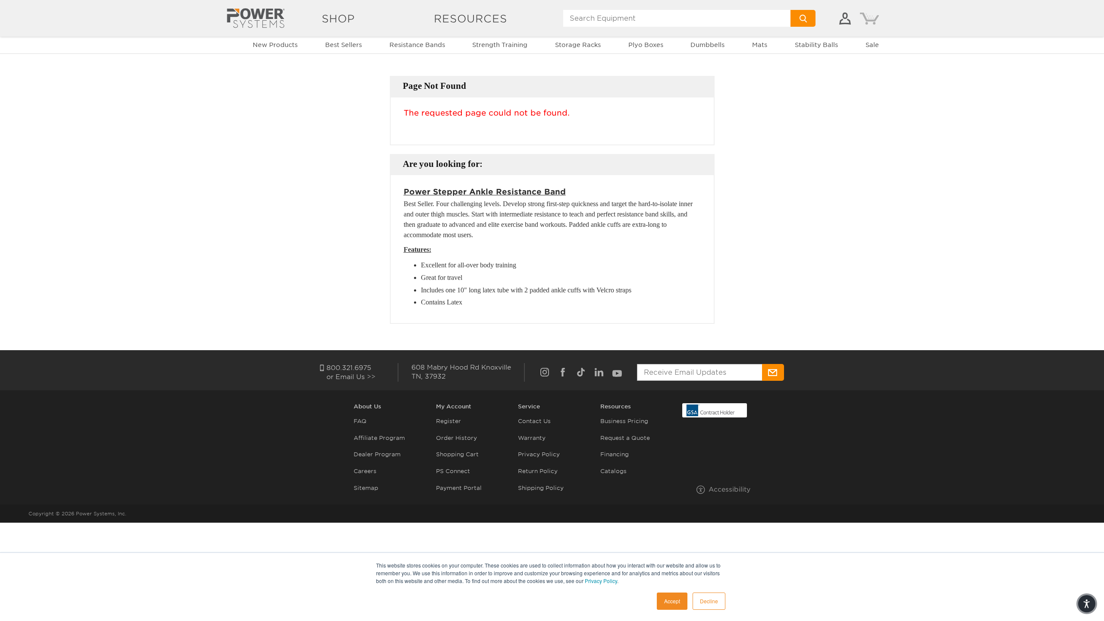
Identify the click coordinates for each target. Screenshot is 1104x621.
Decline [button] (709, 601)
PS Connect (453, 471)
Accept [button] (672, 601)
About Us (367, 406)
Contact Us (534, 421)
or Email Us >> (351, 377)
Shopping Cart (457, 454)
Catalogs (613, 471)
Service (529, 406)
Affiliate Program (379, 438)
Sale (872, 44)
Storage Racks (578, 44)
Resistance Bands (417, 44)
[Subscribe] (773, 372)
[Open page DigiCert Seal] (710, 410)
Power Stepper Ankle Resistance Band (485, 191)
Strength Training (499, 44)
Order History (456, 438)
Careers (365, 471)
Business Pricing (624, 421)
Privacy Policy (601, 580)
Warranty (532, 438)
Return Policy (538, 471)
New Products (275, 44)
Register (448, 421)
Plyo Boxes (645, 44)
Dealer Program (377, 454)
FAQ (360, 421)
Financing (614, 454)
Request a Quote (625, 438)
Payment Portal (459, 488)
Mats (759, 44)
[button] (1086, 603)
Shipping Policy (541, 488)
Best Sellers (343, 44)
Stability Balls (816, 44)
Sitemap (366, 488)
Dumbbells (707, 44)
